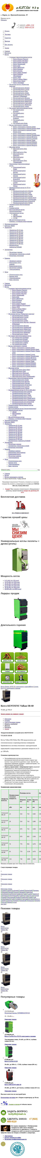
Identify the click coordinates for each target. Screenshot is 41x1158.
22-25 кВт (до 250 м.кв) (12, 585)
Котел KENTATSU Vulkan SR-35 (5, 949)
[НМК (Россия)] (30, 897)
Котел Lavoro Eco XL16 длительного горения (20, 1036)
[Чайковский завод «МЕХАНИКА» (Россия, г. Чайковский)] (8, 902)
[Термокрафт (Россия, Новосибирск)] (22, 900)
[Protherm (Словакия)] (18, 894)
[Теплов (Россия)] (3, 900)
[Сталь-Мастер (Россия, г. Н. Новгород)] (25, 899)
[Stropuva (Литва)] (35, 894)
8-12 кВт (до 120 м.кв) (12, 580)
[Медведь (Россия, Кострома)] (24, 897)
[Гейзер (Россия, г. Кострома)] (31, 895)
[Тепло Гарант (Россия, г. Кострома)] (36, 899)
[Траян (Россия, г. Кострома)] (3, 902)
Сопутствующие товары (12, 722)
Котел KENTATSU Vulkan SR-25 (5, 990)
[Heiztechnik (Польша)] (28, 890)
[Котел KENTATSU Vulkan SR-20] (6, 925)
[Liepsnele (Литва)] (21, 892)
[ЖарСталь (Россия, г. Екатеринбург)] (3, 897)
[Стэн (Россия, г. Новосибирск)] (31, 899)
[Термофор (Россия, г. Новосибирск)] (36, 900)
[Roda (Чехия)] (24, 894)
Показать (4, 20)
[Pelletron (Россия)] (11, 894)
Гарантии (8, 38)
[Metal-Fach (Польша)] (29, 892)
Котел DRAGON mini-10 (13, 1084)
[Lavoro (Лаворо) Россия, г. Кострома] (15, 892)
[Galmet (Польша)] (21, 890)
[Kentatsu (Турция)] (35, 890)
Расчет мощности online (13, 1137)
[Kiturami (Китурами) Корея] (4, 892)
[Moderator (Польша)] (4, 894)
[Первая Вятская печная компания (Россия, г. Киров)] (12, 899)
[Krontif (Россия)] (10, 892)
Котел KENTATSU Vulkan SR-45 (5, 969)
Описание (8, 719)
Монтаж (7, 41)
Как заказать (9, 44)
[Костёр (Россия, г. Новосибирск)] (18, 897)
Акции (7, 48)
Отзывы (7, 720)
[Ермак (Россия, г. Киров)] (36, 895)
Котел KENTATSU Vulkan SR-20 (5, 929)
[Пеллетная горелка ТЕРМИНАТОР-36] (11, 1009)
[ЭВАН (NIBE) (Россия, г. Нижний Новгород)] (14, 902)
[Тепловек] (9, 900)
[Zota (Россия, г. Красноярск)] (26, 895)
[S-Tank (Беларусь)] (28, 894)
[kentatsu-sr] (6, 702)
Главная (7, 473)
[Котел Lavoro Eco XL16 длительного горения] (9, 1033)
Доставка (8, 34)
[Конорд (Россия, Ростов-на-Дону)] (10, 897)
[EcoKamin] (14, 890)
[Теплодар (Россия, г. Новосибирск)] (15, 900)
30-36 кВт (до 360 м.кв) (12, 587)
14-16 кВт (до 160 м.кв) (12, 582)
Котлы (7, 475)
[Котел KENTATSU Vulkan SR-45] (6, 965)
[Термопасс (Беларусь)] (29, 900)
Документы (9, 1136)
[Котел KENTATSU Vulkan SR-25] (6, 985)
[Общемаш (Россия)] (5, 899)
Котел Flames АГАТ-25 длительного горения (15, 686)
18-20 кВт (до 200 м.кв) (12, 584)
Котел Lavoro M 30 (11, 1061)
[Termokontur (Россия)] (5, 895)
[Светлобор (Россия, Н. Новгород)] (17, 899)
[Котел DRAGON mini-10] (10, 1081)
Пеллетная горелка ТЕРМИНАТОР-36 (17, 1013)
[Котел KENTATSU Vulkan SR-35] (6, 945)
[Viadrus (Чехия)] (21, 895)
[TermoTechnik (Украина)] (13, 895)
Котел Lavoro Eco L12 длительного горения (19, 687)
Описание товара (6, 874)
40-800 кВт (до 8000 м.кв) (13, 589)
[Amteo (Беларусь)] (3, 890)
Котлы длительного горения (14, 477)
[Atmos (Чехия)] (8, 890)
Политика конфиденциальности (16, 1139)
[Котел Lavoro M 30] (9, 1058)
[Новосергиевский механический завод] (34, 897)
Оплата (7, 31)
